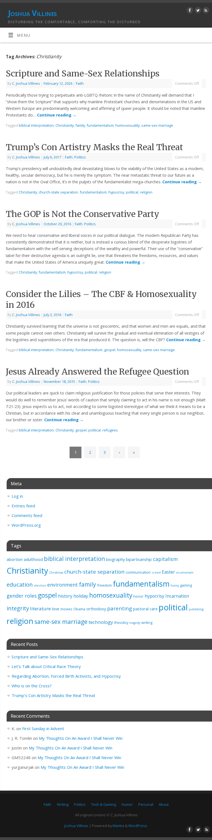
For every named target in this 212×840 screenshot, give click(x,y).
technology (101, 622)
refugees (110, 430)
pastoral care (145, 608)
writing (146, 622)
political (132, 192)
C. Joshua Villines (26, 83)
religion (146, 192)
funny (175, 585)
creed (156, 572)
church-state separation (58, 192)
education (20, 584)
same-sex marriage (157, 125)
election (40, 585)
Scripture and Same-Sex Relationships (83, 73)
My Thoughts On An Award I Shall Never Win (81, 738)
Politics (80, 157)
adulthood (33, 559)
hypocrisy (116, 192)
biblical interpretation (36, 125)
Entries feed (23, 505)
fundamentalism (100, 125)
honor (138, 596)
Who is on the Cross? (32, 685)
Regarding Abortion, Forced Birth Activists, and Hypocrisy (66, 676)
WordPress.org (26, 525)
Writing (62, 804)
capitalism (165, 559)
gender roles (22, 595)
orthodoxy (96, 608)
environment (62, 584)
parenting (119, 608)
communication (138, 572)
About (164, 804)
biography (115, 559)
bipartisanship (139, 559)
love (55, 608)
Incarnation (177, 596)
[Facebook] (189, 11)
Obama (79, 608)
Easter (168, 572)
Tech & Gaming (103, 804)
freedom (104, 585)
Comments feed (27, 515)
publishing (196, 609)
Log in (17, 496)
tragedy (134, 623)
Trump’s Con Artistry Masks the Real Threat (94, 147)
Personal (145, 804)
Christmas (56, 572)
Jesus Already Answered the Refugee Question (97, 371)
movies (66, 608)
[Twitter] (197, 11)
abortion (15, 559)
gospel (109, 349)
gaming (186, 585)
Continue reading (56, 115)
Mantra (118, 825)
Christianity (64, 125)
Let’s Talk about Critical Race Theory (46, 666)
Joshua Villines (32, 13)
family (80, 125)
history (65, 596)
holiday (80, 596)
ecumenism (185, 572)
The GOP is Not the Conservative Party (82, 214)
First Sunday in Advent (43, 728)
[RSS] (205, 11)
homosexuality (127, 125)
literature (40, 608)
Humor (127, 804)
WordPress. (138, 825)
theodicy (121, 622)
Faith (80, 83)
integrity (18, 608)
